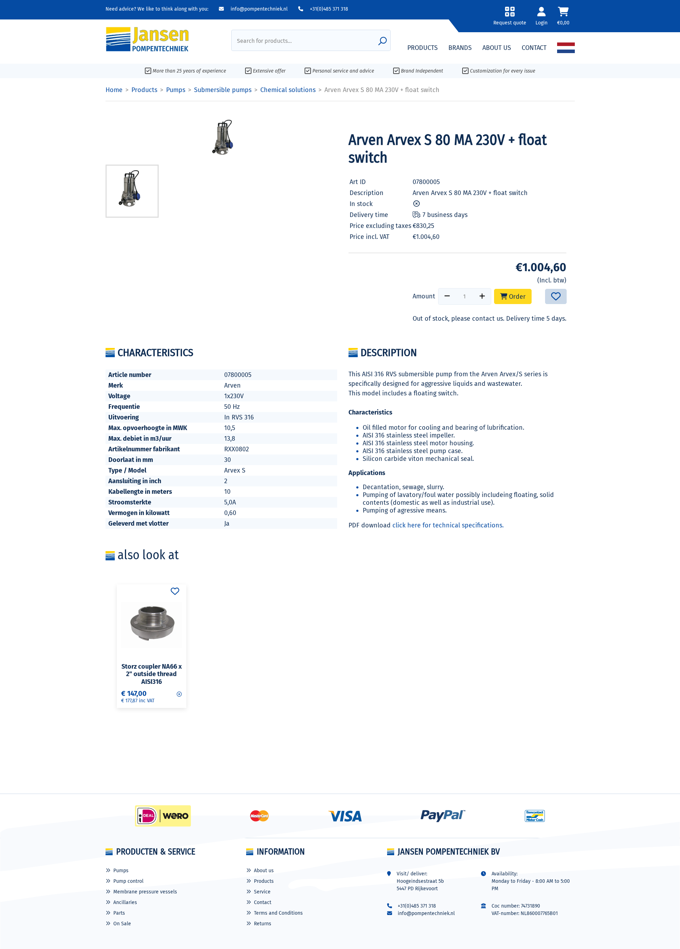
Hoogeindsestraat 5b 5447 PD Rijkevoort (420, 885)
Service (262, 892)
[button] (510, 18)
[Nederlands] (566, 47)
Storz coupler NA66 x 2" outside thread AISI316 (151, 674)
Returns (262, 924)
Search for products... (264, 41)
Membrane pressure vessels (145, 892)
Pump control (128, 881)
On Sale (122, 924)
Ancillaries (125, 902)
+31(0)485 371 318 (328, 9)
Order (516, 297)
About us (264, 871)
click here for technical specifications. (448, 525)
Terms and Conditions (278, 913)
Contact (262, 902)
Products (264, 881)
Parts (119, 913)
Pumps (121, 871)
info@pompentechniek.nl (258, 9)
